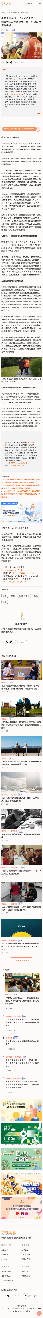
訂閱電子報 (26, 1276)
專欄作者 (4, 1254)
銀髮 (13, 595)
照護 (36, 595)
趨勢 (11, 758)
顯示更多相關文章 (21, 960)
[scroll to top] (39, 1313)
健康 (5, 602)
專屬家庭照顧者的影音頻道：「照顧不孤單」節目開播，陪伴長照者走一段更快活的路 (20, 687)
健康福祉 (15, 12)
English (4, 1259)
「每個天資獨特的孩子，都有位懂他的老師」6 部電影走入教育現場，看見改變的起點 (22, 1000)
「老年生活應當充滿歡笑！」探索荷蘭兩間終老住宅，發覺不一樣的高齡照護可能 (22, 1022)
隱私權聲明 (21, 1306)
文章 (8, 12)
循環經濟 (18, 1057)
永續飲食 (4, 940)
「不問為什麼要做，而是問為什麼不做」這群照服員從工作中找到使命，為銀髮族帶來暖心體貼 (21, 725)
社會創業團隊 (6, 1271)
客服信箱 (25, 1271)
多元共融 (14, 831)
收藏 (22, 62)
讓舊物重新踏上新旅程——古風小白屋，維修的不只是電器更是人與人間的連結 (22, 1062)
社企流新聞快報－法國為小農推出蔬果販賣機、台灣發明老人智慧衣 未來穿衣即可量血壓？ (20, 946)
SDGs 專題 (26, 1254)
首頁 (3, 12)
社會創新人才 (6, 1276)
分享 (2, 62)
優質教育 (8, 994)
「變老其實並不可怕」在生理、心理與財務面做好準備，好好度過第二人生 (21, 763)
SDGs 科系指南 (7, 1280)
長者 (5, 595)
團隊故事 (4, 1250)
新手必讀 (25, 1250)
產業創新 (24, 12)
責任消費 (9, 1038)
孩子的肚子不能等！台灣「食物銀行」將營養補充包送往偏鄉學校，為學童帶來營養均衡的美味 (22, 1084)
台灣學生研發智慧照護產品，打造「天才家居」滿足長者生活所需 (20, 799)
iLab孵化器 (24, 595)
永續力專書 (26, 1259)
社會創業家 (15, 867)
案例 (14, 30)
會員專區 (30, 3)
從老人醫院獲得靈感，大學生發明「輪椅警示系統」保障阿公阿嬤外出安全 (21, 908)
